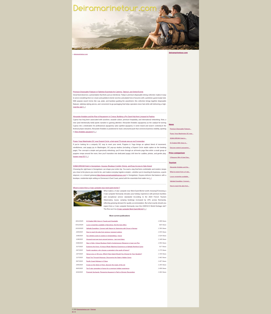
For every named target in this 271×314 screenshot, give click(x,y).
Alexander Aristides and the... (179, 167)
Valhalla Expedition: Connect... (180, 181)
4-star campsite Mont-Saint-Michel (130, 209)
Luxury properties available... (179, 176)
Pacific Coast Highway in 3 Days (97, 261)
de (72, 312)
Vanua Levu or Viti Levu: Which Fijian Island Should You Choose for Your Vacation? (114, 254)
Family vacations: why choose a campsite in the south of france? (107, 250)
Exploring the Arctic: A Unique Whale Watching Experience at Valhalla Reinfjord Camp (114, 246)
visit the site (78, 107)
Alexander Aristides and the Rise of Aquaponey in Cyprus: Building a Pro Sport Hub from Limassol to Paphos (114, 116)
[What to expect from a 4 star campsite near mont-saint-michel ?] (88, 198)
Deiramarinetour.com (83, 309)
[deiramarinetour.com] (135, 25)
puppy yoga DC (79, 156)
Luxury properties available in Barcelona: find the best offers (106, 225)
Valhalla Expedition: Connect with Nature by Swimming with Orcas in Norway (111, 228)
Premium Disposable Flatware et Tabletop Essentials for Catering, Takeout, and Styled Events (108, 92)
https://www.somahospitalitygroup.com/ (111, 175)
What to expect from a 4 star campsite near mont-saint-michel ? (96, 188)
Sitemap (93, 309)
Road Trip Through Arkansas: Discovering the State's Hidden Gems (108, 257)
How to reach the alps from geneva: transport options (104, 232)
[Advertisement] (119, 71)
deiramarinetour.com (81, 54)
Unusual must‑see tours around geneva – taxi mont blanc (105, 239)
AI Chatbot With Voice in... (178, 143)
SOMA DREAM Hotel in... (178, 138)
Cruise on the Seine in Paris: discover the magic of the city (105, 265)
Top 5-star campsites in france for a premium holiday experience (107, 268)
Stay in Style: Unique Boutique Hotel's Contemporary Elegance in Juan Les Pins (113, 243)
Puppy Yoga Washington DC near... (181, 133)
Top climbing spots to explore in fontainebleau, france (104, 235)
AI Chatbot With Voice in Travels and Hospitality (102, 221)
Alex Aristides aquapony (84, 132)
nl (75, 312)
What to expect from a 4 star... (180, 172)
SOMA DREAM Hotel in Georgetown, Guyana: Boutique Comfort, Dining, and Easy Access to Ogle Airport (112, 166)
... (84, 107)
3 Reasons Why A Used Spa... (180, 157)
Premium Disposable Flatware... (180, 129)
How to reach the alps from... (179, 186)
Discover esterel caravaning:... (180, 147)
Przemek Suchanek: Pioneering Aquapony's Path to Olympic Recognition (110, 272)
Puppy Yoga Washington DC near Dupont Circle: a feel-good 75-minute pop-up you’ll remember (109, 141)
